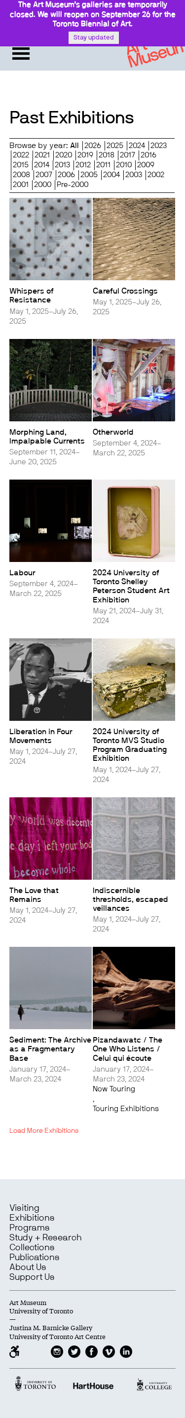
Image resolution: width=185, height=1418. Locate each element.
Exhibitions (32, 1218)
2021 (42, 155)
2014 (41, 165)
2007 (44, 175)
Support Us (32, 1277)
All (74, 145)
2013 (62, 165)
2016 (148, 155)
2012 (83, 165)
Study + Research (45, 1237)
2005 (89, 175)
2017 (127, 155)
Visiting (24, 1208)
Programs (29, 1228)
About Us (27, 1267)
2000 (42, 184)
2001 (21, 184)
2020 (63, 155)
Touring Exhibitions (126, 1109)
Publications (34, 1257)
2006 (66, 175)
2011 (103, 165)
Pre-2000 (72, 184)
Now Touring (114, 1089)
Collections (32, 1247)
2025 (115, 145)
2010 (124, 165)
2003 (133, 175)
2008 (21, 175)
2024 (137, 145)
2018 (106, 155)
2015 (21, 165)
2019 (85, 155)
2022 (21, 155)
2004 (111, 175)
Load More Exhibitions (43, 1130)
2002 (156, 175)
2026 (92, 145)
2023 (158, 145)
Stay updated (94, 38)
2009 (145, 165)
